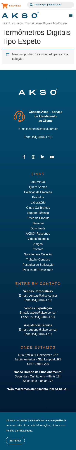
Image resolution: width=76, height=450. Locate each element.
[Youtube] (52, 157)
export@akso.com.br (43, 312)
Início (5, 23)
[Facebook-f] (24, 157)
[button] (71, 15)
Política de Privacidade (19, 430)
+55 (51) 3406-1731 (42, 317)
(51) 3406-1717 (42, 300)
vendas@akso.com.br (43, 295)
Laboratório (17, 23)
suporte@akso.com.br (43, 329)
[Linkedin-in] (42, 157)
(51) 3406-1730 (42, 137)
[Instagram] (33, 157)
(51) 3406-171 (41, 334)
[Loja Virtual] (4, 6)
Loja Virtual (15, 5)
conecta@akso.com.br (43, 128)
